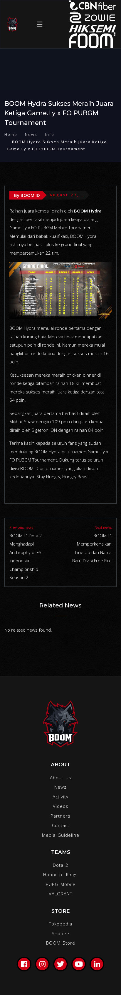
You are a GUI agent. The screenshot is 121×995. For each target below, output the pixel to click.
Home (10, 134)
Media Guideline (60, 835)
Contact (60, 825)
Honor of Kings (60, 874)
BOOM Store (60, 943)
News (31, 134)
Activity (60, 797)
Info (49, 134)
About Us (60, 777)
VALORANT (60, 894)
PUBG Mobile (60, 884)
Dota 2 (60, 865)
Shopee (60, 933)
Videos (60, 806)
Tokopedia (60, 924)
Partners (60, 816)
